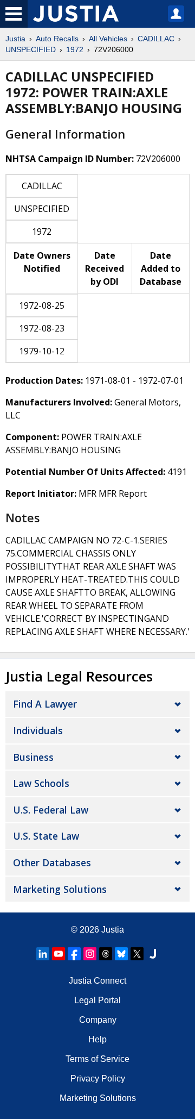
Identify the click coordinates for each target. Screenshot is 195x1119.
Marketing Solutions (60, 889)
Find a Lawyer (45, 703)
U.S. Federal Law (50, 809)
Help (97, 1039)
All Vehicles (108, 38)
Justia (15, 38)
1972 (74, 49)
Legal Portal (97, 1000)
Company (97, 1019)
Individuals (38, 730)
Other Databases (52, 862)
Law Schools (41, 783)
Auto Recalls (57, 38)
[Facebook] (74, 953)
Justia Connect (97, 980)
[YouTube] (58, 953)
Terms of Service (97, 1059)
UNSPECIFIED (30, 49)
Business (33, 757)
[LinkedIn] (42, 953)
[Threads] (105, 953)
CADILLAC (156, 38)
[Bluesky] (121, 953)
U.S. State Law (46, 835)
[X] (137, 953)
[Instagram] (89, 953)
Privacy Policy (97, 1078)
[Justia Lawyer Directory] (152, 953)
